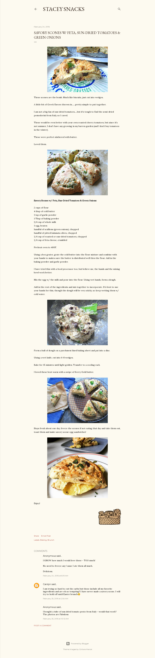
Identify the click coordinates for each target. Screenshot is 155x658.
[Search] (119, 8)
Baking (43, 540)
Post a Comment (42, 625)
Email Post (46, 536)
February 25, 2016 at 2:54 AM (55, 598)
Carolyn (47, 584)
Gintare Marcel (85, 649)
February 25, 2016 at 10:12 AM (56, 619)
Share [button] (36, 536)
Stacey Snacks (63, 9)
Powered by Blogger (80, 643)
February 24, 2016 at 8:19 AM (55, 576)
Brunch (51, 540)
